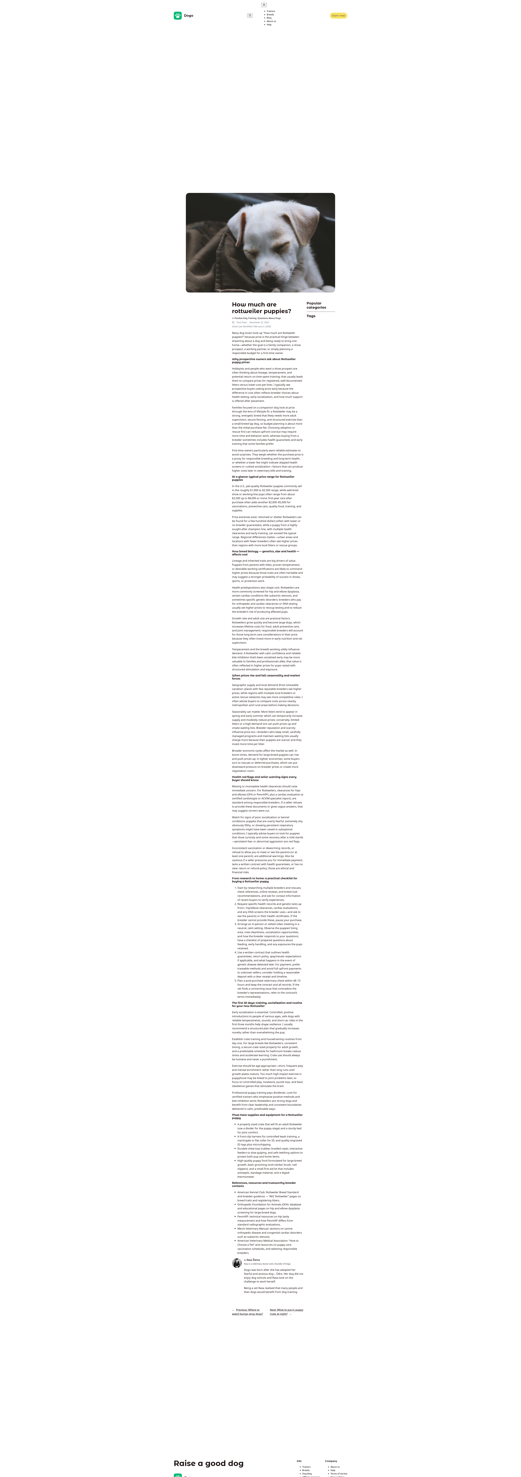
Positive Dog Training (245, 318)
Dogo (188, 16)
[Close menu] (264, 5)
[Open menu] (250, 15)
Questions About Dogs (269, 318)
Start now (338, 15)
